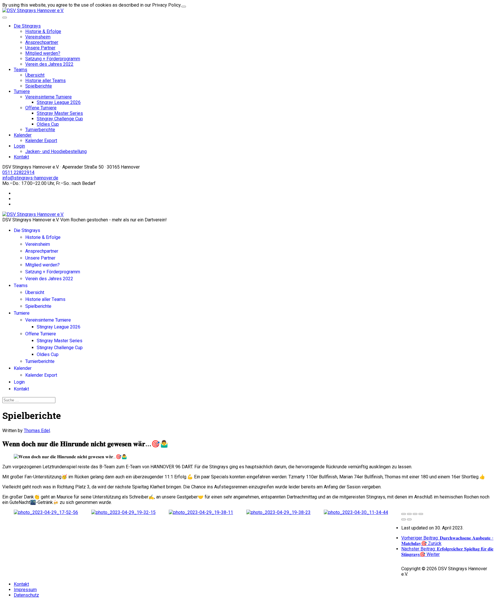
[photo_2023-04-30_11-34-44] (356, 512)
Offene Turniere (41, 108)
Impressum (25, 589)
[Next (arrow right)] (409, 519)
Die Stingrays (27, 26)
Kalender (23, 135)
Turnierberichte (40, 129)
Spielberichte (38, 86)
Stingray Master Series (60, 113)
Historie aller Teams (45, 80)
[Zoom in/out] (420, 514)
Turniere (22, 91)
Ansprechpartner (41, 42)
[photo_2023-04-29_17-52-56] (46, 512)
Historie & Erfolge (43, 31)
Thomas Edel (37, 430)
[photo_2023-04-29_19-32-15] (123, 512)
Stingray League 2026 (59, 102)
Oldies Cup (48, 124)
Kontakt (21, 157)
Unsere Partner (40, 48)
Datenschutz (26, 595)
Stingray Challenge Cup (60, 118)
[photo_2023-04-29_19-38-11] (201, 512)
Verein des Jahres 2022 (49, 64)
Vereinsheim (38, 37)
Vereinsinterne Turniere (48, 97)
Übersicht (34, 75)
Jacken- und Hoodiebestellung (56, 151)
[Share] (409, 514)
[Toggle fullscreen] (415, 514)
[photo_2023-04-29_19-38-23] (278, 512)
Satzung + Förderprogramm (52, 58)
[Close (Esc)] (403, 514)
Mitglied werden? (42, 53)
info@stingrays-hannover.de (30, 178)
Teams (20, 69)
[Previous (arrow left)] (403, 519)
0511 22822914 (18, 172)
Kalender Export (41, 140)
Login (19, 146)
